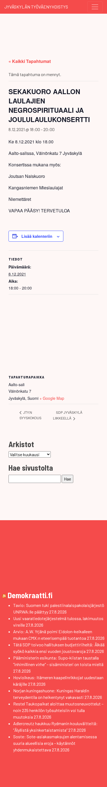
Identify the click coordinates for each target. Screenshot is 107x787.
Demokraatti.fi (30, 595)
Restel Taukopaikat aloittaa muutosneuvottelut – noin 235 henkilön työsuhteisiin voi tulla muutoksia (58, 710)
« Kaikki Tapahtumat (30, 61)
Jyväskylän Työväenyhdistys (36, 6)
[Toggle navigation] (95, 6)
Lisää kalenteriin (36, 236)
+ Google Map (52, 398)
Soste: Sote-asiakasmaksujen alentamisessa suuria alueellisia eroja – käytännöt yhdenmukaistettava (55, 743)
